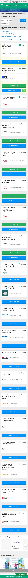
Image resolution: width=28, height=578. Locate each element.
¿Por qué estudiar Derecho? (7, 570)
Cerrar (17, 2)
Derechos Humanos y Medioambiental (11, 36)
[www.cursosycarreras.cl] (14, 5)
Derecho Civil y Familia (7, 34)
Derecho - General (6, 31)
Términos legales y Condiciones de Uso (14, 576)
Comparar (23, 45)
